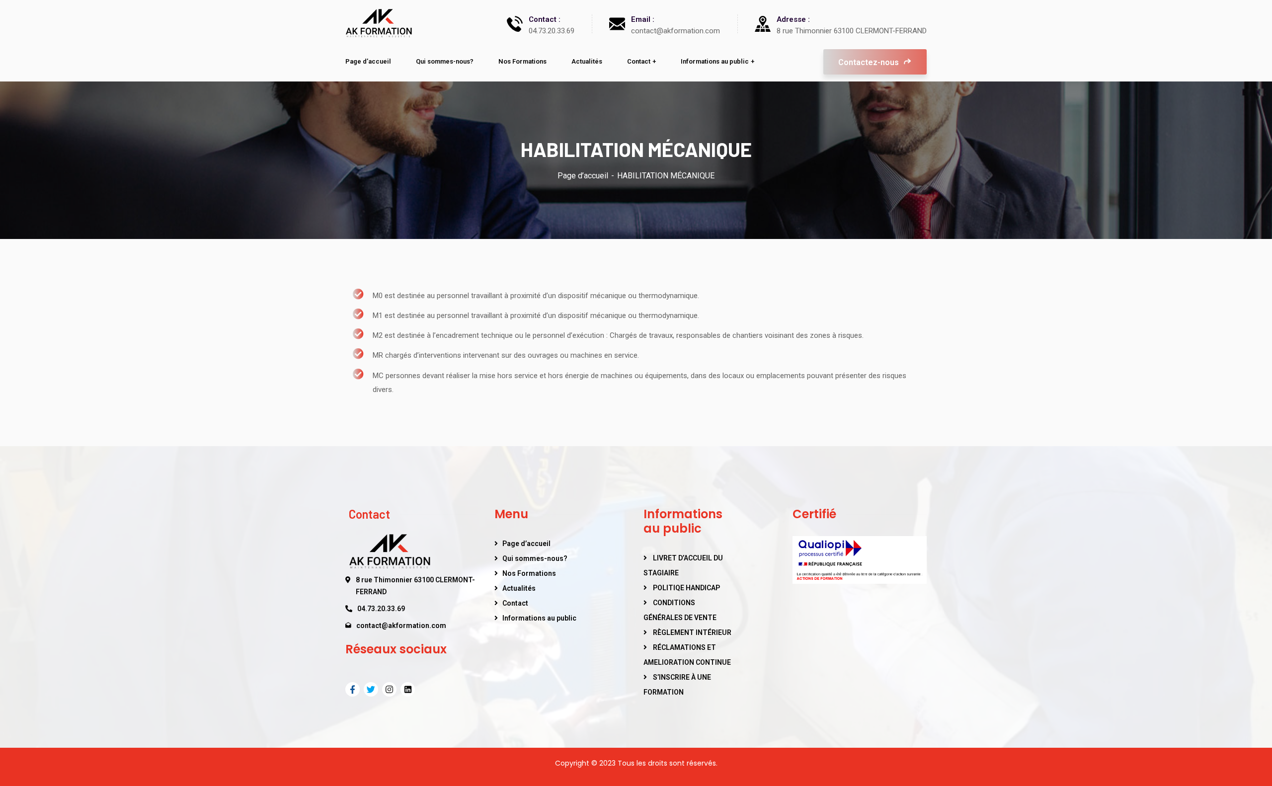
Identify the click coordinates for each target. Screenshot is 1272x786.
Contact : (544, 19)
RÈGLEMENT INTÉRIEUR (692, 632)
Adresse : (793, 19)
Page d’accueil (582, 175)
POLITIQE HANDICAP (686, 588)
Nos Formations (529, 573)
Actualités (519, 588)
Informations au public (539, 618)
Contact (515, 603)
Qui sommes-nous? (534, 558)
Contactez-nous (869, 62)
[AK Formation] (378, 24)
